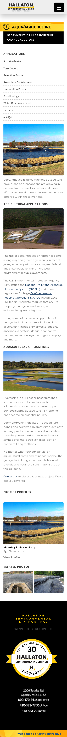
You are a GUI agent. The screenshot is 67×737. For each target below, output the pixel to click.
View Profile (11, 557)
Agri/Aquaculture (14, 551)
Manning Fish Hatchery (19, 547)
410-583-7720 (31, 711)
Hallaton (25, 7)
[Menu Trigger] (59, 7)
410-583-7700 (29, 705)
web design (25, 733)
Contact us (10, 476)
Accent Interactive (49, 733)
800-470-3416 (27, 699)
